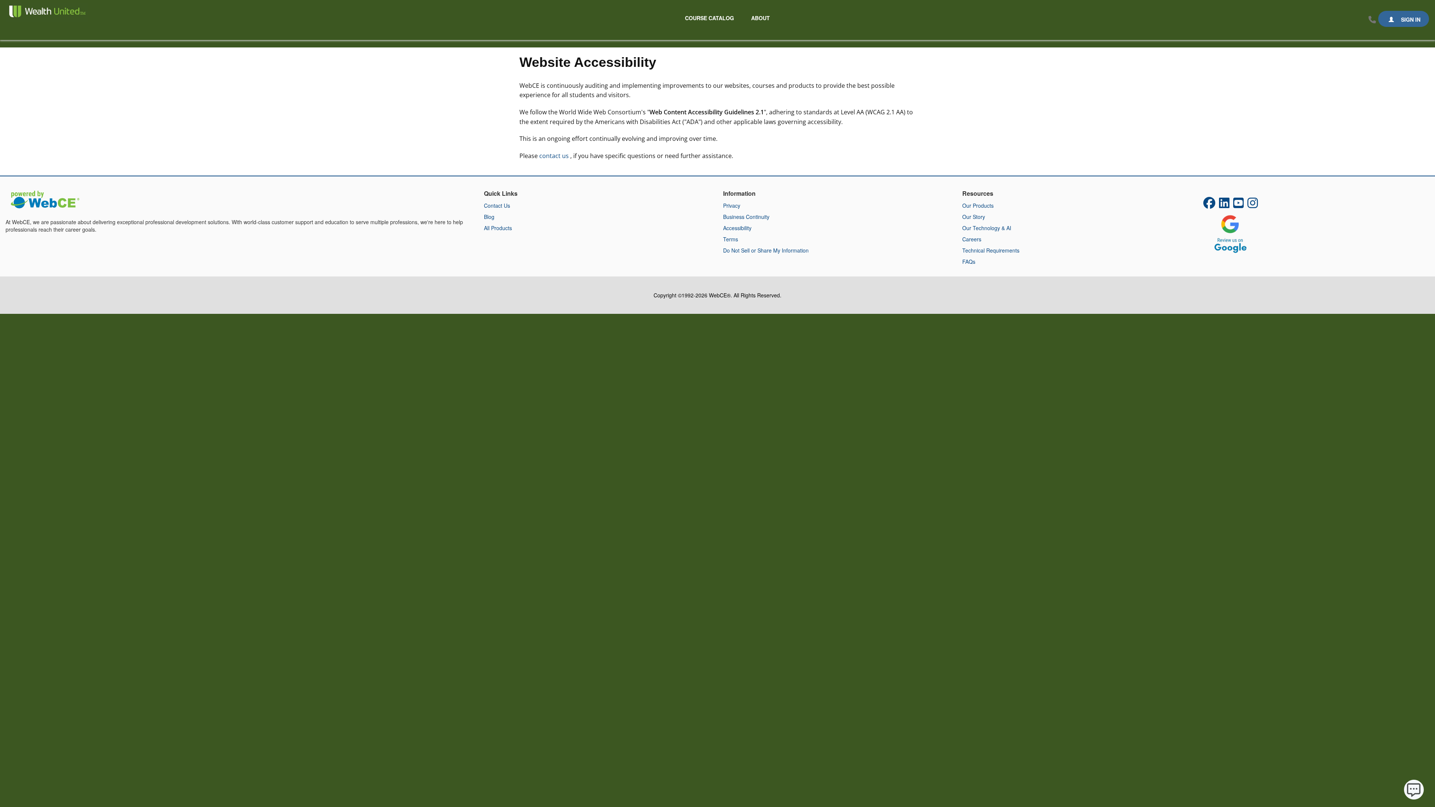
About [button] (760, 18)
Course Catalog (709, 18)
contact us (554, 156)
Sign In (1409, 19)
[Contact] (1372, 20)
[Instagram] (1252, 205)
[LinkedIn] (1224, 205)
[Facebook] (1209, 205)
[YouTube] (1238, 205)
